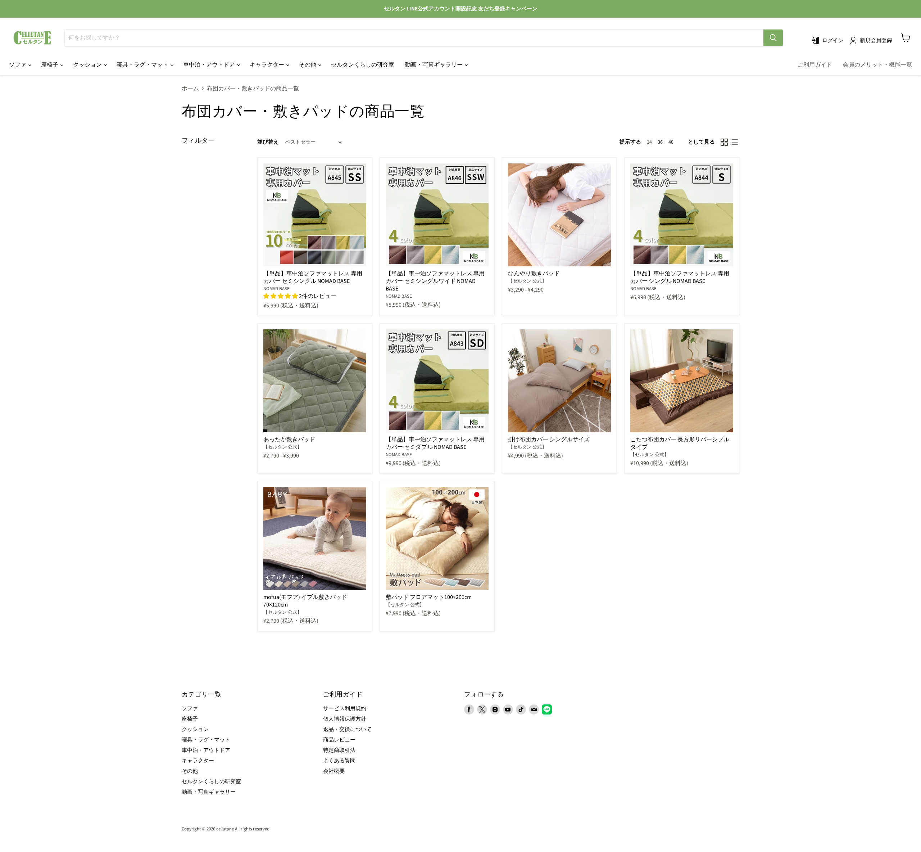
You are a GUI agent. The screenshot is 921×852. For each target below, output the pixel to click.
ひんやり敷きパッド (534, 274)
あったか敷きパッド (289, 439)
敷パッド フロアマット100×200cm (429, 597)
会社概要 (334, 771)
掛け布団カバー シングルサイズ (549, 439)
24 (649, 142)
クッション (88, 65)
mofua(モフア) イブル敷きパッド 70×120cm (305, 601)
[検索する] (773, 38)
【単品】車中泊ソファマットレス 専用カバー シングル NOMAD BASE (679, 277)
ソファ (18, 65)
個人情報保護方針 (344, 719)
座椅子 (50, 65)
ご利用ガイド (815, 65)
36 (660, 142)
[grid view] (724, 142)
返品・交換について (347, 729)
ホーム (190, 88)
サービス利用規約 (344, 708)
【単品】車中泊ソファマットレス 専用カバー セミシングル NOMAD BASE (312, 277)
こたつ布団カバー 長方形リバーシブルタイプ (679, 443)
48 (670, 142)
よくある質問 (339, 761)
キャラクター (267, 65)
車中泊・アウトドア (209, 65)
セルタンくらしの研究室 (362, 65)
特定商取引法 (339, 750)
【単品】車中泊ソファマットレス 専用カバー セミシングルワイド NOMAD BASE (435, 281)
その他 (308, 65)
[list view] (734, 142)
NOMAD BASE (276, 288)
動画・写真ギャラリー (434, 65)
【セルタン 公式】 (527, 281)
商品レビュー (339, 740)
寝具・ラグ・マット (143, 65)
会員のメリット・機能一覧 (877, 65)
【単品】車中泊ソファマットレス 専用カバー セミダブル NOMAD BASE (435, 443)
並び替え (268, 142)
